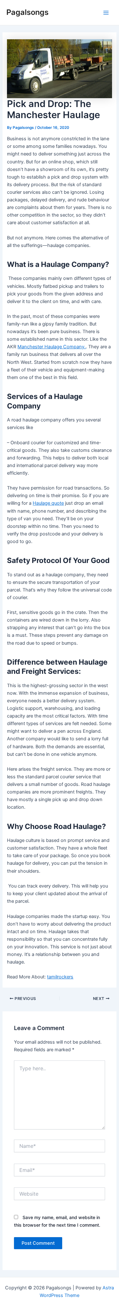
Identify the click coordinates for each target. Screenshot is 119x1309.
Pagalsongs (27, 12)
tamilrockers (60, 977)
